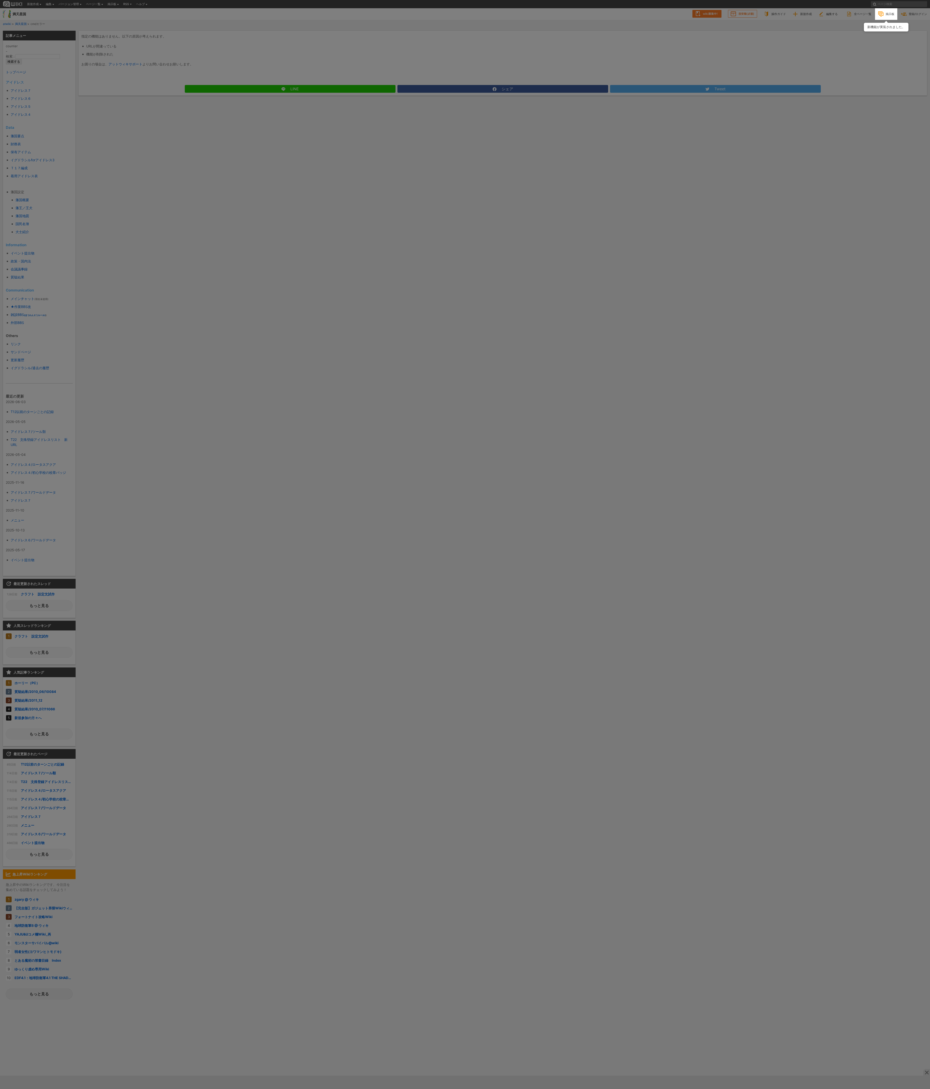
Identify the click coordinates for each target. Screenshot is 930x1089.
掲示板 (890, 14)
